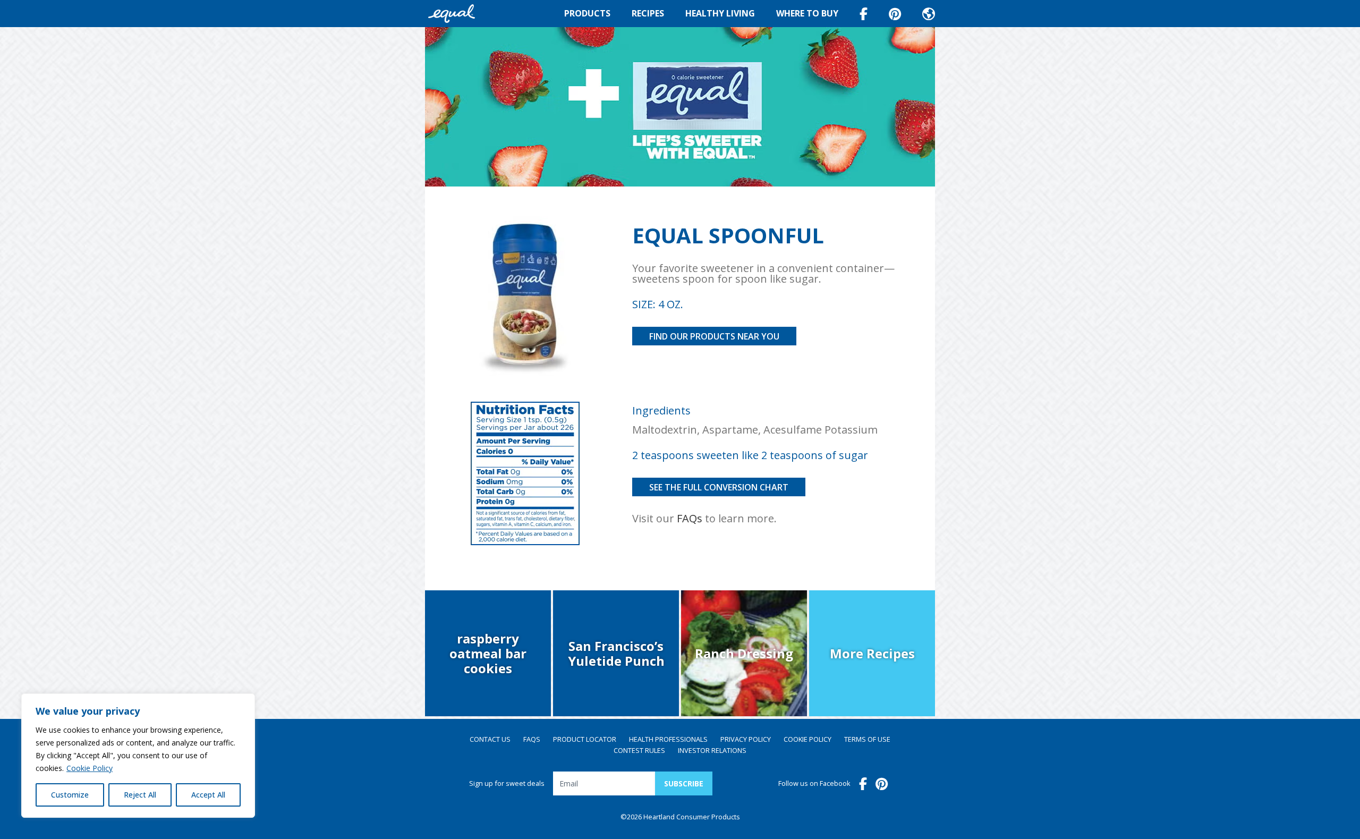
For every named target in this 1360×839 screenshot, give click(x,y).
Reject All (140, 795)
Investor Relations (712, 751)
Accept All (208, 795)
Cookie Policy (89, 768)
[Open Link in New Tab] (895, 14)
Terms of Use (867, 739)
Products (587, 13)
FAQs (689, 518)
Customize (70, 795)
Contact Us (490, 739)
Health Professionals (668, 739)
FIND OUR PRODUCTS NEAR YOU (714, 336)
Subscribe (683, 783)
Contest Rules (639, 751)
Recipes (648, 13)
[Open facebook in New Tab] (864, 14)
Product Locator (584, 739)
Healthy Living (720, 13)
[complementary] (138, 755)
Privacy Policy (745, 739)
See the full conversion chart (718, 487)
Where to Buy (807, 13)
